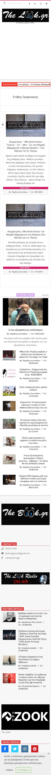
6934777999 (11, 548)
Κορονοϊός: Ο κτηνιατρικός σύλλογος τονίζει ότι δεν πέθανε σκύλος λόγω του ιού (33, 405)
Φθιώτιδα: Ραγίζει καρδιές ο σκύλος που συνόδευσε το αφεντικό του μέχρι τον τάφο (33, 354)
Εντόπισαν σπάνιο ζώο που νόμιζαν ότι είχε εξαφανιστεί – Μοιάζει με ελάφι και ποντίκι (33, 422)
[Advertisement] (25, 52)
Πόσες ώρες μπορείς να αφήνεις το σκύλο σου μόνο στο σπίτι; (33, 440)
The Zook (5, 732)
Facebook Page (12, 558)
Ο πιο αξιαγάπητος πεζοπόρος (25, 329)
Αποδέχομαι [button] (23, 770)
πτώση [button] (9, 770)
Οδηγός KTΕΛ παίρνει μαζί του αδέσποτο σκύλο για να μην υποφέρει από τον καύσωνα (33, 478)
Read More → (25, 188)
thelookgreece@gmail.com (17, 553)
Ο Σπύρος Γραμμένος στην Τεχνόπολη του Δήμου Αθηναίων (30, 659)
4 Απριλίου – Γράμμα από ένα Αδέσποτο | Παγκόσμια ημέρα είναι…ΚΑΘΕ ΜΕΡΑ (33, 372)
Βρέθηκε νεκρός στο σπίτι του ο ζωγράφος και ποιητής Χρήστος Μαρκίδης (32, 616)
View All (45, 295)
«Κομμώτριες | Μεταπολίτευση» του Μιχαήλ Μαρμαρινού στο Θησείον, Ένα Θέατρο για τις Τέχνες (25, 234)
